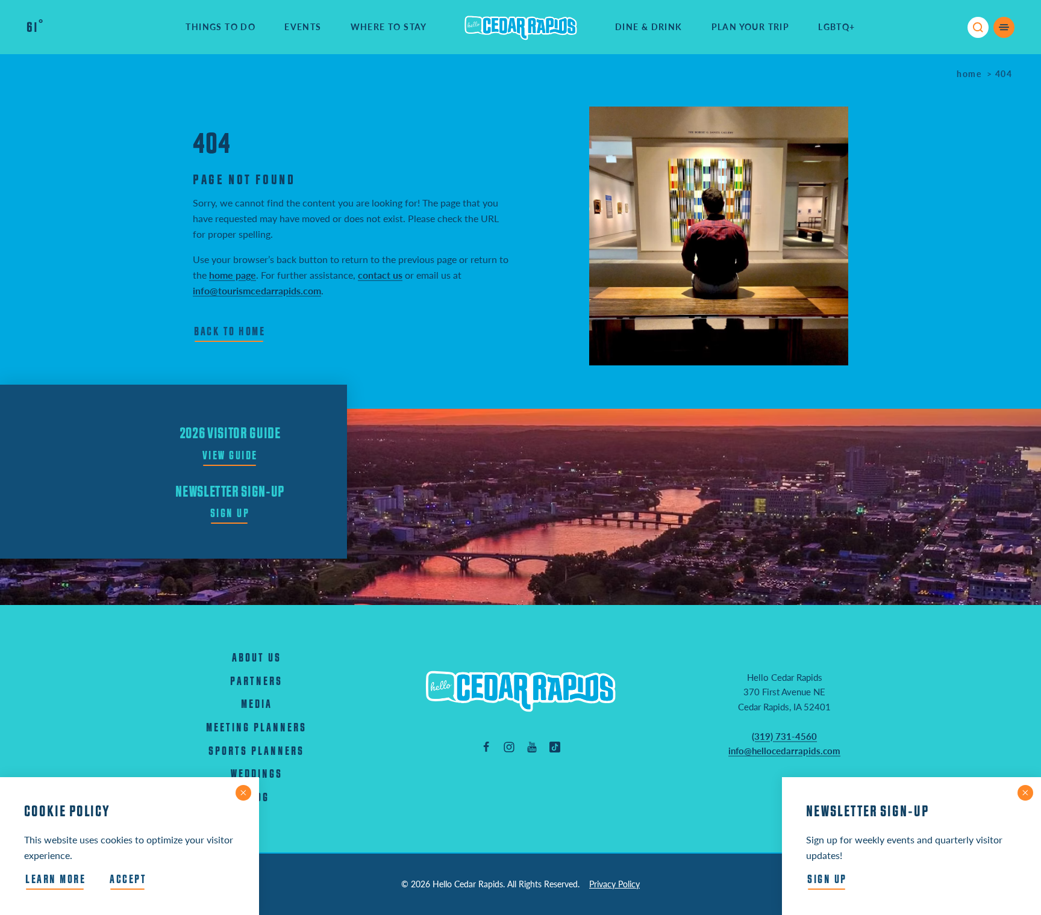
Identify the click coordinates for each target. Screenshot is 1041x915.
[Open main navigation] (1003, 27)
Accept (128, 880)
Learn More (55, 880)
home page (232, 275)
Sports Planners (256, 751)
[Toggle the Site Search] (978, 27)
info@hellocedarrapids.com (784, 751)
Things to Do (220, 27)
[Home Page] (520, 691)
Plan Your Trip (750, 27)
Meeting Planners (256, 728)
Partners (256, 682)
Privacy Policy (614, 884)
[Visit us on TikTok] (554, 746)
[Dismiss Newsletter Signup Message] (1025, 793)
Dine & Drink (649, 27)
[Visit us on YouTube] (532, 746)
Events (302, 27)
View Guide (230, 456)
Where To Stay (389, 27)
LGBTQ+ (836, 27)
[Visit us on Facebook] (486, 746)
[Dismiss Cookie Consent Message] (243, 793)
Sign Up (230, 514)
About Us (256, 658)
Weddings (257, 774)
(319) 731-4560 (784, 736)
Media (256, 705)
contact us (380, 275)
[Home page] (521, 27)
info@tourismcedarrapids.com (257, 290)
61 (35, 27)
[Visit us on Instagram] (509, 746)
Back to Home (229, 332)
